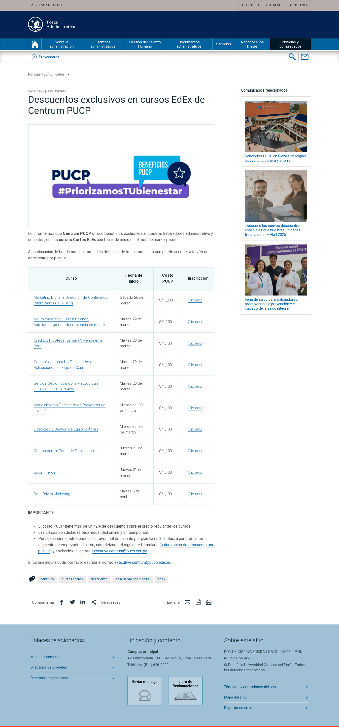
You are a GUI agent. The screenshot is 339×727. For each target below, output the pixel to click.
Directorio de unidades (49, 667)
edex (161, 579)
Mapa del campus (45, 657)
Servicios (223, 44)
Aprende (276, 5)
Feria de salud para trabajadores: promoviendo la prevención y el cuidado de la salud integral (271, 304)
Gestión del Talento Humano (145, 44)
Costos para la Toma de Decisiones (64, 451)
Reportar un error (238, 707)
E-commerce (45, 472)
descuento (99, 579)
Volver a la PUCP (49, 5)
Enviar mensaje (144, 682)
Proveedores (49, 57)
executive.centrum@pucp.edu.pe (119, 551)
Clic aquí (195, 300)
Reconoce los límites (252, 44)
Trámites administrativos (103, 44)
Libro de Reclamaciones (185, 684)
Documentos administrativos (189, 44)
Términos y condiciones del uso (250, 687)
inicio (34, 44)
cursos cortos (72, 579)
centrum (47, 579)
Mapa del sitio (235, 697)
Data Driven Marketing (52, 494)
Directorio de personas (49, 678)
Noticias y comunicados (290, 44)
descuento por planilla (132, 579)
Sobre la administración (62, 44)
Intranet (300, 5)
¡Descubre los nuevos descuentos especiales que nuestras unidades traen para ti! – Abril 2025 (272, 230)
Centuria (252, 5)
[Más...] (93, 602)
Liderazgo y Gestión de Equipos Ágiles (66, 429)
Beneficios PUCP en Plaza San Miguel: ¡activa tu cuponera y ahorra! (275, 158)
